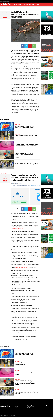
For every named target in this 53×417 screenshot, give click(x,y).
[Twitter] (52, 4)
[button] (52, 1)
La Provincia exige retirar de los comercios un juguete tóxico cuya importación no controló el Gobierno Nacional (27, 146)
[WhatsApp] (34, 46)
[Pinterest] (30, 46)
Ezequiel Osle (17, 407)
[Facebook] (50, 4)
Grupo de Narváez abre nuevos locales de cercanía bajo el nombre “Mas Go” (26, 136)
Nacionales (5, 9)
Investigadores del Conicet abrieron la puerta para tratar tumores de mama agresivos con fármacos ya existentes (26, 165)
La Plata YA (5, 14)
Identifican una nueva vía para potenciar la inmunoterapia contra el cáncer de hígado (24, 126)
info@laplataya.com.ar (32, 407)
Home (1, 9)
